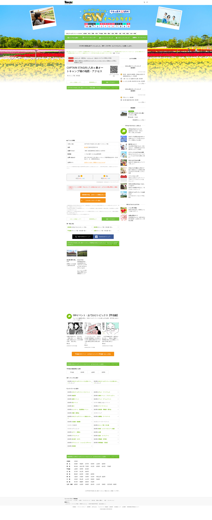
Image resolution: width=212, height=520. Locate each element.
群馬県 (98, 466)
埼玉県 (92, 466)
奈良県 (92, 476)
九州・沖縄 (133, 33)
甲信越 (101, 33)
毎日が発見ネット (102, 503)
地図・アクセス (110, 82)
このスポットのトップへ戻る (92, 200)
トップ (75, 82)
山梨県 (93, 372)
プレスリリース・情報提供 (103, 506)
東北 (89, 33)
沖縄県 (114, 484)
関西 (116, 33)
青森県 (81, 464)
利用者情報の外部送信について (133, 506)
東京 (96, 33)
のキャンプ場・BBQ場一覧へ (103, 227)
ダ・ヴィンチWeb (75, 503)
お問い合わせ (94, 506)
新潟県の (79, 392)
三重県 (87, 474)
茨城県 (109, 466)
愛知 (109, 33)
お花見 (80, 500)
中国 (124, 33)
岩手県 (87, 464)
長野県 (103, 372)
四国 (127, 33)
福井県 (87, 471)
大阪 (120, 33)
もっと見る (141, 83)
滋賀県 (103, 476)
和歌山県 (98, 476)
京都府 (81, 476)
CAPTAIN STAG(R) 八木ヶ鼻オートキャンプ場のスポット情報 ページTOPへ (102, 491)
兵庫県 (87, 476)
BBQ (95, 58)
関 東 (68, 466)
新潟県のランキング (79, 382)
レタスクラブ (67, 503)
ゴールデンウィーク (86, 500)
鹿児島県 (109, 484)
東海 (105, 33)
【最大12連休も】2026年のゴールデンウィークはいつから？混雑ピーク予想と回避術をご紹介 (95, 61)
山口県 (87, 479)
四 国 (68, 482)
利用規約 (74, 506)
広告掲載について (117, 506)
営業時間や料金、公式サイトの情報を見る (93, 194)
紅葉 (105, 500)
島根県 (98, 479)
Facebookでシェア (104, 237)
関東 (93, 33)
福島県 (103, 464)
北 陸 (68, 471)
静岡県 (92, 474)
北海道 (85, 33)
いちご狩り (75, 500)
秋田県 (92, 464)
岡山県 (81, 479)
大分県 (98, 484)
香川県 (76, 482)
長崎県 (87, 484)
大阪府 (76, 476)
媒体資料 (111, 506)
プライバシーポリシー (81, 506)
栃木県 (103, 466)
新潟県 (86, 147)
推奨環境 (88, 506)
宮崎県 (103, 484)
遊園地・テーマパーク (139, 37)
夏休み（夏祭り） (99, 500)
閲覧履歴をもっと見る (139, 120)
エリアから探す (73, 38)
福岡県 (76, 484)
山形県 (98, 464)
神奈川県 (82, 466)
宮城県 (76, 464)
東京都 (76, 466)
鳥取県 (92, 479)
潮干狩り (83, 58)
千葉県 (87, 466)
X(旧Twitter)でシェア (84, 237)
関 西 (68, 476)
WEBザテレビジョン (83, 503)
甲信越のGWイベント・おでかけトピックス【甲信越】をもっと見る (93, 354)
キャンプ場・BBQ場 (74, 75)
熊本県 (92, 484)
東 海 (68, 474)
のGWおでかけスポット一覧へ (77, 227)
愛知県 (76, 474)
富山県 (81, 471)
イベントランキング (107, 38)
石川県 (76, 471)
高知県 (92, 482)
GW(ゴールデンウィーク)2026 (74, 33)
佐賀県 (81, 484)
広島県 (76, 479)
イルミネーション (110, 500)
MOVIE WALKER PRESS (93, 503)
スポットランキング (123, 38)
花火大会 (93, 500)
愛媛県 (81, 482)
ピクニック (90, 58)
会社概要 (124, 506)
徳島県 (87, 482)
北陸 (112, 33)
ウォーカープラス (68, 500)
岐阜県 (81, 474)
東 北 (68, 464)
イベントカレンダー (90, 37)
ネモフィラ (77, 58)
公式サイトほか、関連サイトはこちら (94, 162)
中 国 (68, 479)
